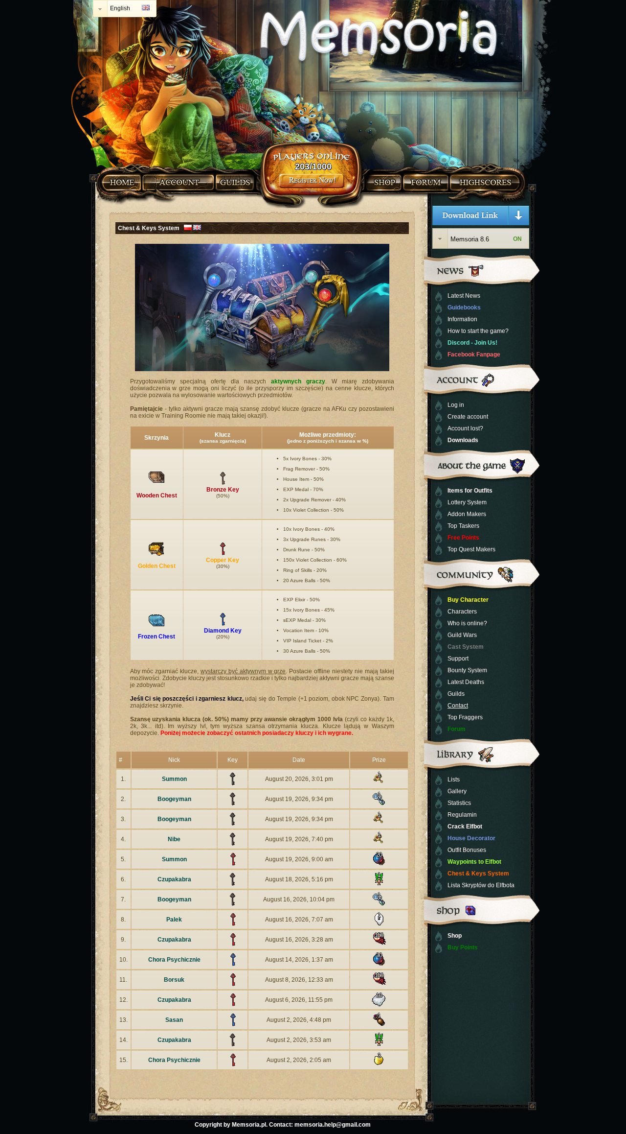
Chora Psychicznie (174, 959)
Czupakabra (174, 879)
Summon (174, 779)
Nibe (174, 839)
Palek (174, 919)
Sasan (174, 1019)
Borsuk (174, 979)
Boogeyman (174, 799)
